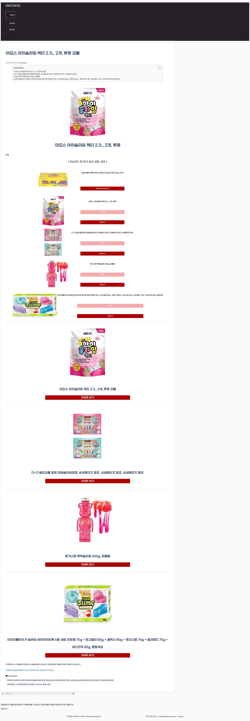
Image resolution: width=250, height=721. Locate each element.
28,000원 (102, 212)
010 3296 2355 (151, 716)
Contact (180, 716)
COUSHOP (12, 676)
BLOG (12, 30)
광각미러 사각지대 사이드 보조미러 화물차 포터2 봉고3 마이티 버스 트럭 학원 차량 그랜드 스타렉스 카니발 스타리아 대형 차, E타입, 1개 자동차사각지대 (60, 680)
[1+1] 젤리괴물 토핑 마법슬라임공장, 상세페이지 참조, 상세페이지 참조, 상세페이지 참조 (45, 74)
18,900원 (102, 274)
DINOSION (13, 5)
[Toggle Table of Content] (158, 67)
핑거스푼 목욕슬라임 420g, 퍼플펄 (27, 76)
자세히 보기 (102, 222)
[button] (7, 38)
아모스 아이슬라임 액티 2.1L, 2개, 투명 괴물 (30, 71)
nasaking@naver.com (167, 716)
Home (12, 23)
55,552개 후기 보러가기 (102, 188)
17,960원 (110, 305)
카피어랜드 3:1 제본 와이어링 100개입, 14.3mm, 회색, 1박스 (29, 684)
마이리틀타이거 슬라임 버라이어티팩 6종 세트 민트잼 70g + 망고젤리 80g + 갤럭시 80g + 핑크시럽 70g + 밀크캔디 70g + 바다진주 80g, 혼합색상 (67, 79)
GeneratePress (95, 716)
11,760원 (102, 243)
